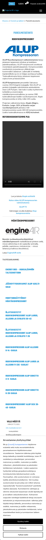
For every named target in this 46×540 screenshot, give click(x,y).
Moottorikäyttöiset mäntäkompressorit (16, 299)
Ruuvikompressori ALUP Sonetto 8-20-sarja (22, 391)
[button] (12, 3)
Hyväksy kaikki (23, 521)
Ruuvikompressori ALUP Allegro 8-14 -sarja (22, 349)
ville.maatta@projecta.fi (13, 428)
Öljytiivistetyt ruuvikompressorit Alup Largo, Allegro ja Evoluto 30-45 (22, 316)
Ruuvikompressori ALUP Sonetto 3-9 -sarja (22, 377)
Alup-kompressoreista (26, 212)
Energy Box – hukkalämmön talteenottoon (20, 271)
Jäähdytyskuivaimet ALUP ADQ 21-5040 (23, 285)
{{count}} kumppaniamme (18, 444)
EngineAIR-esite (14, 253)
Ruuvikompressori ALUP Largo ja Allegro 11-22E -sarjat (22, 363)
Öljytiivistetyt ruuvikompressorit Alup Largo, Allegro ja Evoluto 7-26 (22, 333)
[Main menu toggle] (41, 11)
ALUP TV (23, 207)
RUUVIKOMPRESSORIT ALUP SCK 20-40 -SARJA (22, 406)
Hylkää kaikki (23, 535)
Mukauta (23, 528)
